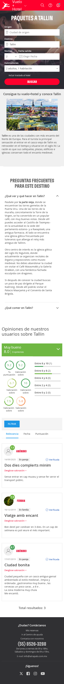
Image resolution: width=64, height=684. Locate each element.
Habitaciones (11, 62)
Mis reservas (32, 630)
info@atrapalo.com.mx (35, 656)
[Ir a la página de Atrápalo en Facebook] (28, 674)
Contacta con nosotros (32, 638)
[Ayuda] (50, 5)
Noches (8, 50)
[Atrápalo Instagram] (36, 674)
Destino (8, 38)
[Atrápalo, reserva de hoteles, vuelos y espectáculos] (6, 5)
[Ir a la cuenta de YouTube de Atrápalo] (43, 674)
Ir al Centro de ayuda (32, 634)
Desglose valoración (14, 470)
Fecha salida (24, 50)
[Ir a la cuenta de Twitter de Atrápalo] (21, 674)
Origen (8, 26)
